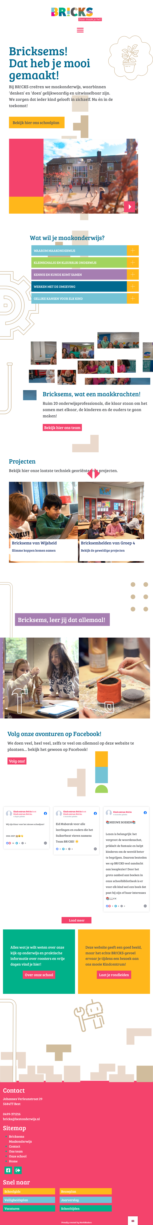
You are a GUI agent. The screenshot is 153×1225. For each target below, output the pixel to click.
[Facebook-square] (8, 1170)
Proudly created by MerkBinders (76, 1222)
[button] (80, 30)
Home (13, 1161)
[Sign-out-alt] (18, 1170)
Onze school (18, 1156)
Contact (14, 1146)
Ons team (16, 1151)
